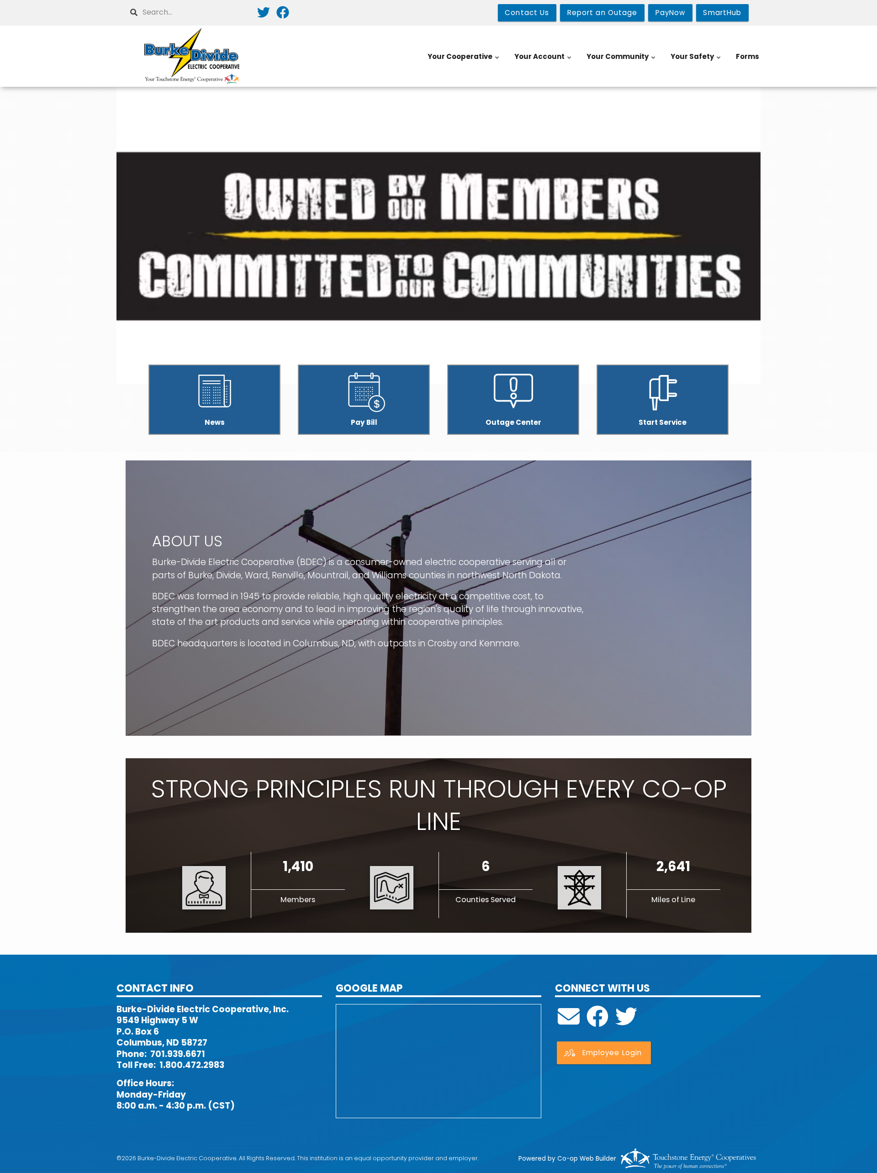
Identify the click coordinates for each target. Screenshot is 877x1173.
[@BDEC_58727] (626, 1022)
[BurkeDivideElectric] (597, 1022)
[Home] (191, 56)
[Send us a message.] (569, 1022)
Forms (747, 56)
